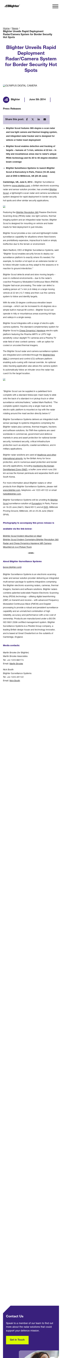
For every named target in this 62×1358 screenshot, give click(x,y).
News (15, 28)
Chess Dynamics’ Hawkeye (32, 331)
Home (6, 28)
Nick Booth (14, 681)
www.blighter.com (20, 186)
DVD (46, 507)
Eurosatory (37, 504)
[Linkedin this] (39, 119)
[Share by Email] (45, 119)
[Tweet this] (33, 119)
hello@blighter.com (12, 494)
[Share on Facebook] (27, 119)
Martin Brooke (16, 664)
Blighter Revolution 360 (27, 213)
